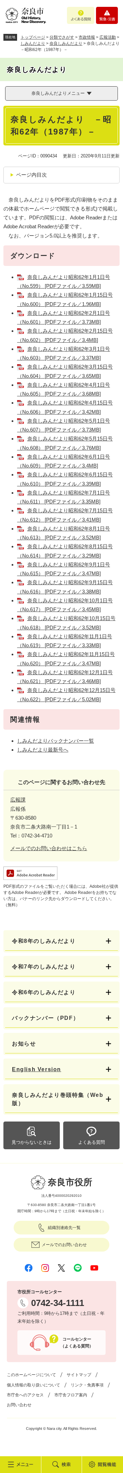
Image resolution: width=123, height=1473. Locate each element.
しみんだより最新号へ (42, 750)
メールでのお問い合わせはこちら (48, 848)
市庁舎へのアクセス (25, 1395)
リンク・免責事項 (87, 1385)
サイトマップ (79, 1374)
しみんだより (32, 43)
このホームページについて (31, 1374)
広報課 (18, 800)
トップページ (32, 37)
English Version (36, 1069)
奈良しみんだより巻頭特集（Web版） (58, 1099)
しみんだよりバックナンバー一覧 (55, 741)
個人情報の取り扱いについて (33, 1385)
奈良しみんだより (66, 43)
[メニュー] (20, 1464)
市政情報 (87, 37)
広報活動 (107, 37)
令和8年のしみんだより (44, 941)
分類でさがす (62, 37)
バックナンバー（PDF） (45, 1018)
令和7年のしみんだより (44, 967)
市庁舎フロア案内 (70, 1395)
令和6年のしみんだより (44, 992)
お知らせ (24, 1044)
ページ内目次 (31, 175)
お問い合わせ (19, 1404)
